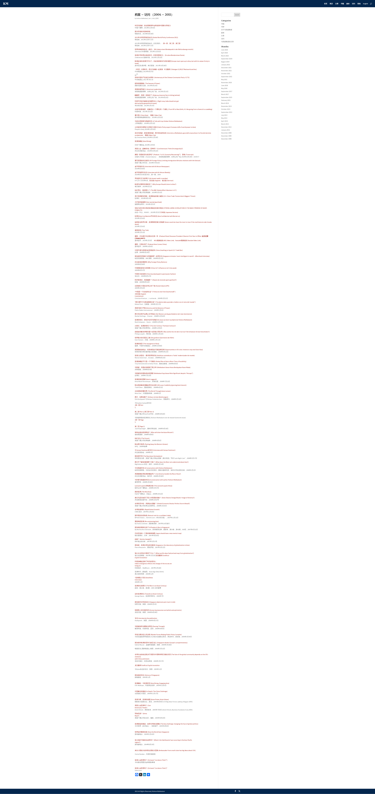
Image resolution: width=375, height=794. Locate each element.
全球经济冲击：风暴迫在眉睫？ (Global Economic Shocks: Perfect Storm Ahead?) (162, 503)
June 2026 (224, 50)
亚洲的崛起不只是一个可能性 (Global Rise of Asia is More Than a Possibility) (160, 361)
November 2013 (226, 106)
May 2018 (224, 88)
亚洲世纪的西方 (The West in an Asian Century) (150, 586)
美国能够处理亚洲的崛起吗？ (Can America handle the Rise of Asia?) (158, 474)
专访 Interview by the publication (146, 618)
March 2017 (225, 94)
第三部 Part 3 (148, 412)
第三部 (178, 43)
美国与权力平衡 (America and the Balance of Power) (152, 308)
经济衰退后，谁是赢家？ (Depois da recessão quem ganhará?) (155, 280)
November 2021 (226, 71)
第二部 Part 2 (139, 412)
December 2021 (226, 68)
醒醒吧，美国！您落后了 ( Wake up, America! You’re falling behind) (157, 95)
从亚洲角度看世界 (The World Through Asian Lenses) (153, 391)
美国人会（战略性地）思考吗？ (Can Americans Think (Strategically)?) (159, 149)
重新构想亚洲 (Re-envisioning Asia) (147, 521)
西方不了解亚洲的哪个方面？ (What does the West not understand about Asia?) (161, 462)
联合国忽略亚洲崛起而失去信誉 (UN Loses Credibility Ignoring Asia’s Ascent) (160, 385)
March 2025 (225, 56)
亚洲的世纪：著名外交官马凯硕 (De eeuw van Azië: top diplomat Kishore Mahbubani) (163, 320)
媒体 (348, 4)
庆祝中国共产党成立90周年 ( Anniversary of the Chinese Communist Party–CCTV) (162, 77)
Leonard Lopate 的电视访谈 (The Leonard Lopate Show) (153, 486)
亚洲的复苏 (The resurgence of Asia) (147, 344)
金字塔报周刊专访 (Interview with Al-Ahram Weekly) (152, 172)
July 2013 (224, 115)
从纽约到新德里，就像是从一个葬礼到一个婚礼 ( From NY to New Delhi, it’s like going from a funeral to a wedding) (173, 109)
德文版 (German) (167, 180)
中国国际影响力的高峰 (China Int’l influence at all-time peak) (155, 268)
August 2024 (225, 62)
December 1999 (226, 136)
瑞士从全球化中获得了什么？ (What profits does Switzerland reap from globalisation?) (164, 553)
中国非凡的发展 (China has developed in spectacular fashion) (155, 274)
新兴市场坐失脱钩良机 (142, 31)
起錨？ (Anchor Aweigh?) (143, 539)
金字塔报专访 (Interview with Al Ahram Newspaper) (152, 166)
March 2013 (225, 124)
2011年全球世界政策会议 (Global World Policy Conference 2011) (156, 37)
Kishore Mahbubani (142, 18)
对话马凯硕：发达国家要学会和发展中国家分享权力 (153, 25)
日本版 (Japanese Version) (169, 212)
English (365, 4)
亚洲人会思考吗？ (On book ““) (151, 760)
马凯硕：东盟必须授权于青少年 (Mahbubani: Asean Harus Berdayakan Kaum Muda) (162, 367)
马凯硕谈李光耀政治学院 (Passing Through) (150, 626)
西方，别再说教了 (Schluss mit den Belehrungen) (151, 397)
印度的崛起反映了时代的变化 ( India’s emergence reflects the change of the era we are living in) (153, 563)
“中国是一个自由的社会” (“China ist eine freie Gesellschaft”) (155, 292)
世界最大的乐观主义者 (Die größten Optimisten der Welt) (154, 338)
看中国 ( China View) (141, 115)
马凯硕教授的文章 (227, 42)
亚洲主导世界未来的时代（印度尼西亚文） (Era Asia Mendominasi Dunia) (159, 55)
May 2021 (224, 79)
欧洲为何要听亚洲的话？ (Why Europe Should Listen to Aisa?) (155, 184)
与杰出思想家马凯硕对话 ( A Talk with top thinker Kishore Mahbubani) (158, 121)
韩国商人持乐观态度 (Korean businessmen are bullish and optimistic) (158, 610)
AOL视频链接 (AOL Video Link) (164, 240)
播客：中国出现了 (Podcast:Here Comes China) (151, 244)
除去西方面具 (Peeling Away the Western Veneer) (151, 444)
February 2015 (225, 100)
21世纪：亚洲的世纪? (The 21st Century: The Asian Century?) (155, 326)
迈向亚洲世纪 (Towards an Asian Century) (149, 594)
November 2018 (226, 82)
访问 (353, 4)
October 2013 (225, 109)
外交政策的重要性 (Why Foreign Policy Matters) (151, 262)
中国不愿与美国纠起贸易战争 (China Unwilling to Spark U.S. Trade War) (159, 250)
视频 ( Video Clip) (156, 115)
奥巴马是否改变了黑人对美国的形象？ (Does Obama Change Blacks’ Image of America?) (164, 498)
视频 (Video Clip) (150, 135)
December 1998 (226, 139)
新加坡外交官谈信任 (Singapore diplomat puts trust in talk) (155, 602)
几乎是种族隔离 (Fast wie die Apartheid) (148, 202)
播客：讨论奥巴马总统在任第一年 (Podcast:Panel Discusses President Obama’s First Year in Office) (168, 236)
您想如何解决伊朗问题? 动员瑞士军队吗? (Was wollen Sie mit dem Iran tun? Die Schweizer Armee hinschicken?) (172, 332)
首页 (325, 4)
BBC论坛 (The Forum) (142, 438)
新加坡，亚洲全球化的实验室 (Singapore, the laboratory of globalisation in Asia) (162, 545)
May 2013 (224, 118)
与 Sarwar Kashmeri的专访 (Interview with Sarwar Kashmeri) (155, 450)
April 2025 (224, 53)
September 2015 (226, 97)
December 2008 (226, 133)
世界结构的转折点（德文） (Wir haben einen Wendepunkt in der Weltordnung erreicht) (164, 49)
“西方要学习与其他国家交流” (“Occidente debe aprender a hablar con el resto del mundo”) (165, 302)
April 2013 (224, 121)
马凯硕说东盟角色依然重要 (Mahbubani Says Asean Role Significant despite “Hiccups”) (164, 373)
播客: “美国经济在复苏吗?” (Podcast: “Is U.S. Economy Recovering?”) (158, 155)
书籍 (342, 4)
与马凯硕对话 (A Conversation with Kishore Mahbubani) (153, 468)
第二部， (172, 43)
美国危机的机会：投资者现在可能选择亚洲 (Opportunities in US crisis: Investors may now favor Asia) (169, 350)
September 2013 (226, 112)
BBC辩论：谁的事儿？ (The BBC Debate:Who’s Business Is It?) (155, 190)
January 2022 (225, 65)
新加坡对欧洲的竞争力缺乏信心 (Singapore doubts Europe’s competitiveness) (161, 643)
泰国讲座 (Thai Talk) (142, 230)
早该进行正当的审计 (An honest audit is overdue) (151, 178)
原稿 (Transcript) (188, 155)
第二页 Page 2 (139, 426)
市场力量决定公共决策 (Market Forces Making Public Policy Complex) (158, 634)
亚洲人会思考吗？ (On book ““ (151, 768)
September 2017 (226, 91)
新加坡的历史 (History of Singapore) (147, 675)
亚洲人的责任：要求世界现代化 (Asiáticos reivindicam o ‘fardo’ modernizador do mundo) (165, 355)
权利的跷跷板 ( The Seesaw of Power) (147, 83)
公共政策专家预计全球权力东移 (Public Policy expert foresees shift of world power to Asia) (165, 127)
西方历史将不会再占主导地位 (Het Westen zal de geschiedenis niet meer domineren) (163, 314)
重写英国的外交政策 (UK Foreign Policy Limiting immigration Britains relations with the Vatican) (167, 160)
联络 (359, 4)
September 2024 (226, 59)
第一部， (166, 43)
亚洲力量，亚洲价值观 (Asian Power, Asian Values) (152, 699)
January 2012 (225, 130)
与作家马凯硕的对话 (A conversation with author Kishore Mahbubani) (158, 480)
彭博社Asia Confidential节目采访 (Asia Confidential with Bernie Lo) (157, 216)
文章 (336, 4)
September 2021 (226, 77)
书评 (222, 27)
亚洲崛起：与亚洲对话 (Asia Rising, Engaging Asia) (152, 683)
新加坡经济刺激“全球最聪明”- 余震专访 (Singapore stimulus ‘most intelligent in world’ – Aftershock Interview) (172, 256)
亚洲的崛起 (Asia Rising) (143, 141)
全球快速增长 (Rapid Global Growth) (147, 509)
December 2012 (226, 127)
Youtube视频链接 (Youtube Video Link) (188, 240)
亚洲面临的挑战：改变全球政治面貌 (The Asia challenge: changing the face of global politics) (166, 724)
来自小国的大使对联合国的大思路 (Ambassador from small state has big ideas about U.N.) (165, 750)
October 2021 (225, 73)
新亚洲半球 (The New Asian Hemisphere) (148, 456)
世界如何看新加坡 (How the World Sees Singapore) (152, 732)
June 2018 (224, 85)
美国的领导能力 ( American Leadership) (148, 89)
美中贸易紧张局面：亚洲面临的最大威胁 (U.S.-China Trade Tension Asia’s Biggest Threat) (165, 196)
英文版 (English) (154, 180)
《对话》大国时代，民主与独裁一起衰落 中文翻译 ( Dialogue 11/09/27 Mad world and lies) (166, 69)
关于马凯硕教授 (226, 30)
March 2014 (225, 103)
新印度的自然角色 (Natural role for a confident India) (153, 515)
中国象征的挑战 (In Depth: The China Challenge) (151, 691)
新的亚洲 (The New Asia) (143, 492)
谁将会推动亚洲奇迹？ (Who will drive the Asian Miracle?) (154, 432)
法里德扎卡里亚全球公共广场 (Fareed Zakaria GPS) (152, 286)
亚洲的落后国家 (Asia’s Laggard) (146, 379)
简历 (331, 4)
